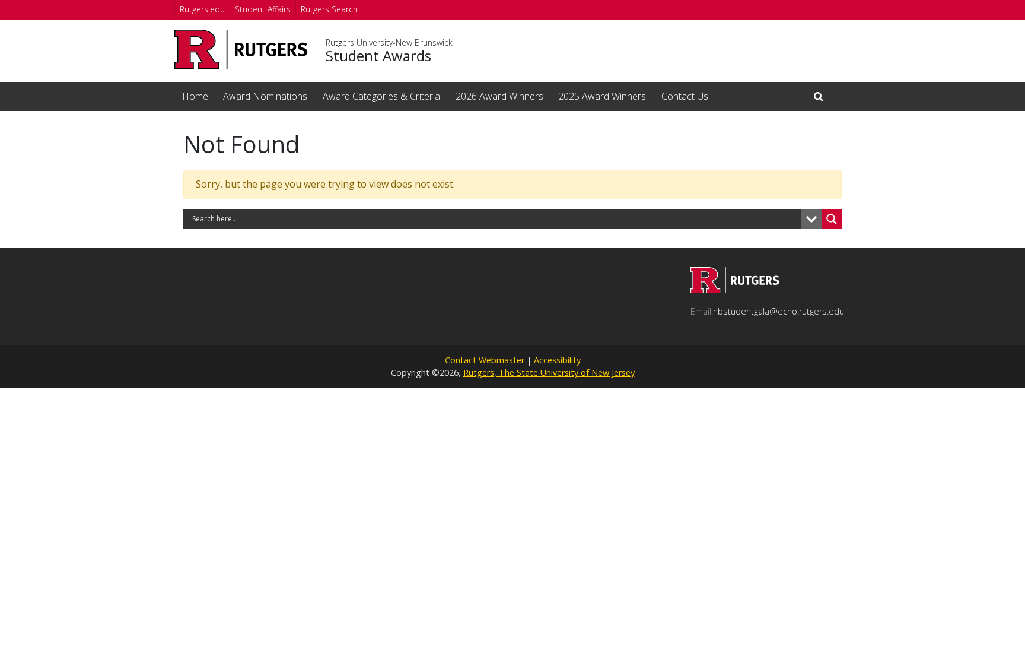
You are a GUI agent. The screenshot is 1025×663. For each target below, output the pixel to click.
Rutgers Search (329, 9)
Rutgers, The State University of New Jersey (549, 372)
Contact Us (684, 96)
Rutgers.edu (202, 9)
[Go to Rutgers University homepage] (241, 49)
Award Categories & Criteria (381, 96)
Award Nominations (265, 96)
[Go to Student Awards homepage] (734, 289)
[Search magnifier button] (832, 219)
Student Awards (378, 55)
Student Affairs (263, 9)
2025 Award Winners (602, 96)
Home (195, 96)
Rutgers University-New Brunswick (389, 42)
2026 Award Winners (499, 96)
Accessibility (557, 360)
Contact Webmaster (484, 360)
